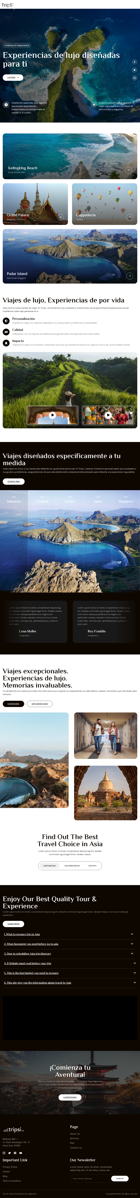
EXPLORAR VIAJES (40, 704)
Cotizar (11, 77)
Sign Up (120, 1178)
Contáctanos (70, 1097)
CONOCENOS (13, 704)
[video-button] (52, 415)
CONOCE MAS (14, 481)
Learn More (13, 924)
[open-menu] (135, 7)
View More (14, 590)
